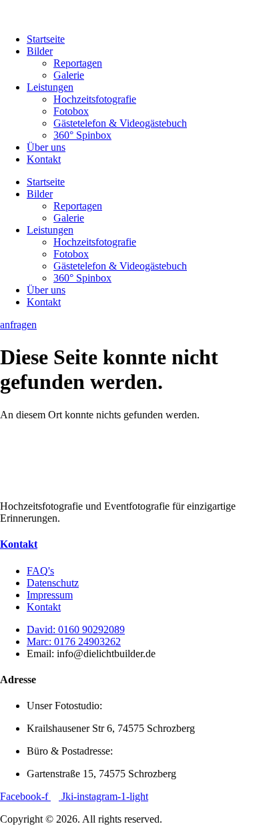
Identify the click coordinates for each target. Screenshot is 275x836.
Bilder (40, 51)
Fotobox (71, 111)
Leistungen (50, 87)
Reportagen (77, 63)
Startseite (46, 39)
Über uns (46, 147)
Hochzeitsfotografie (94, 99)
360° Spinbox (82, 135)
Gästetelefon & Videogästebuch (120, 123)
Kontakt (44, 159)
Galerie (68, 75)
